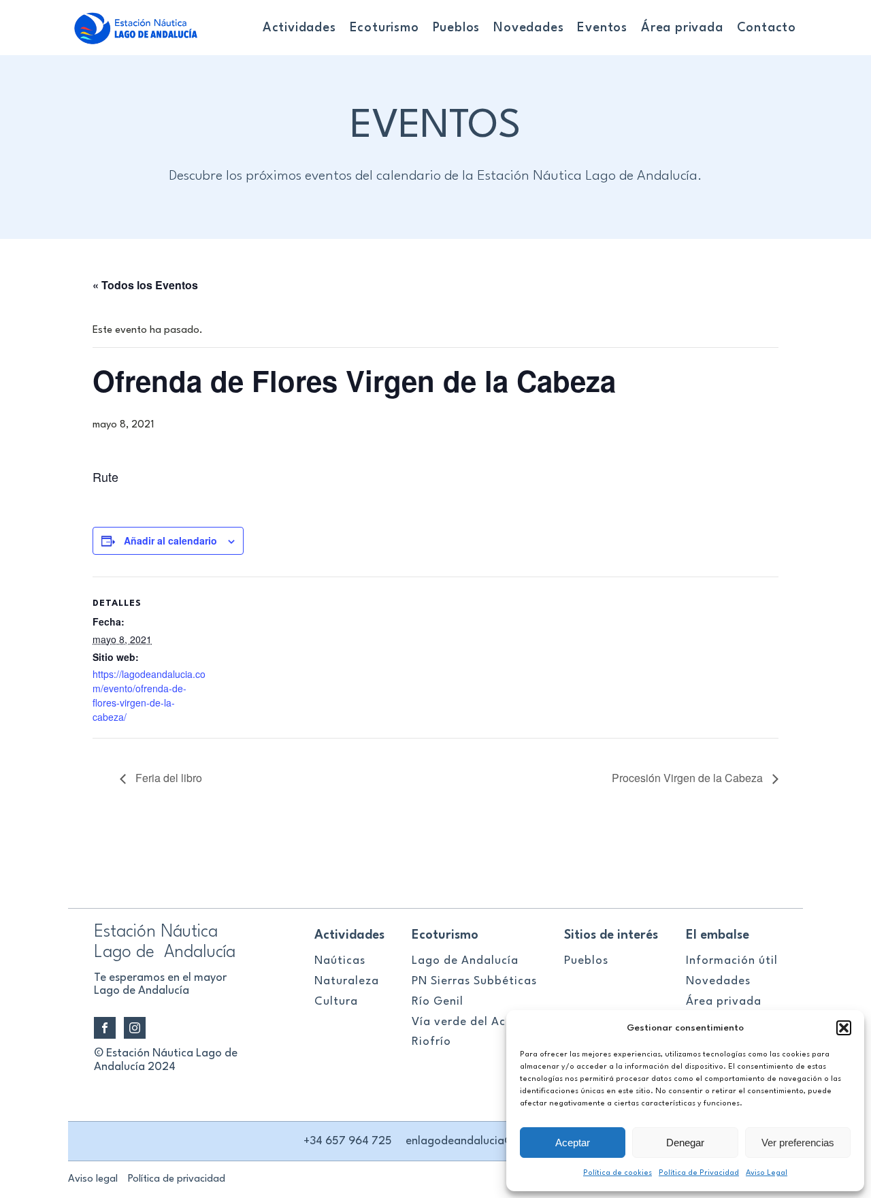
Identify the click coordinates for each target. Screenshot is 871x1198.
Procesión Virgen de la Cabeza (689, 778)
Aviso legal (93, 1179)
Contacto (766, 28)
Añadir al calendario (170, 540)
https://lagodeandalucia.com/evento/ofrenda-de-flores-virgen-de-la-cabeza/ (149, 695)
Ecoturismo (384, 28)
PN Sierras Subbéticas (474, 981)
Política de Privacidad (699, 1173)
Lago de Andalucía (465, 961)
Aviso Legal (766, 1173)
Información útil (732, 961)
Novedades (528, 28)
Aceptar (572, 1142)
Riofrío (431, 1042)
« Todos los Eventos (145, 285)
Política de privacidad (176, 1179)
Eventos (602, 28)
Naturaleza (346, 981)
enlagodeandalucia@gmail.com (487, 1141)
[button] (844, 1028)
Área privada (682, 28)
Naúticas (339, 961)
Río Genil (437, 1001)
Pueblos (456, 28)
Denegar (685, 1142)
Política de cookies (617, 1173)
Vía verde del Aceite (470, 1022)
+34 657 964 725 (347, 1141)
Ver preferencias (797, 1142)
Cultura (336, 1001)
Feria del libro (167, 778)
